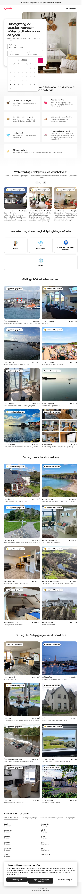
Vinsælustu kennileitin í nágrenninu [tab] (51, 818)
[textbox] (16, 54)
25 (14, 84)
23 (34, 80)
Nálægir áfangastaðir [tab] (11, 818)
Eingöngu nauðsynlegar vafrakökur (41, 880)
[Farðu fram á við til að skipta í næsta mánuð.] (34, 60)
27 (22, 84)
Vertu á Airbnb (70, 8)
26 (18, 84)
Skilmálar (46, 890)
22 (30, 80)
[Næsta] (44, 182)
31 (10, 89)
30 (34, 84)
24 (11, 84)
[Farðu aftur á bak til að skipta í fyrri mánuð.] (11, 60)
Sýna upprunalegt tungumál (52, 3)
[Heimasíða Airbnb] (9, 8)
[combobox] (25, 47)
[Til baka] (37, 182)
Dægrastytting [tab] (71, 818)
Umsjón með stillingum (64, 880)
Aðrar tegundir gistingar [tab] (29, 818)
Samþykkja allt (17, 880)
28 (26, 84)
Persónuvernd (36, 890)
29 (30, 84)
